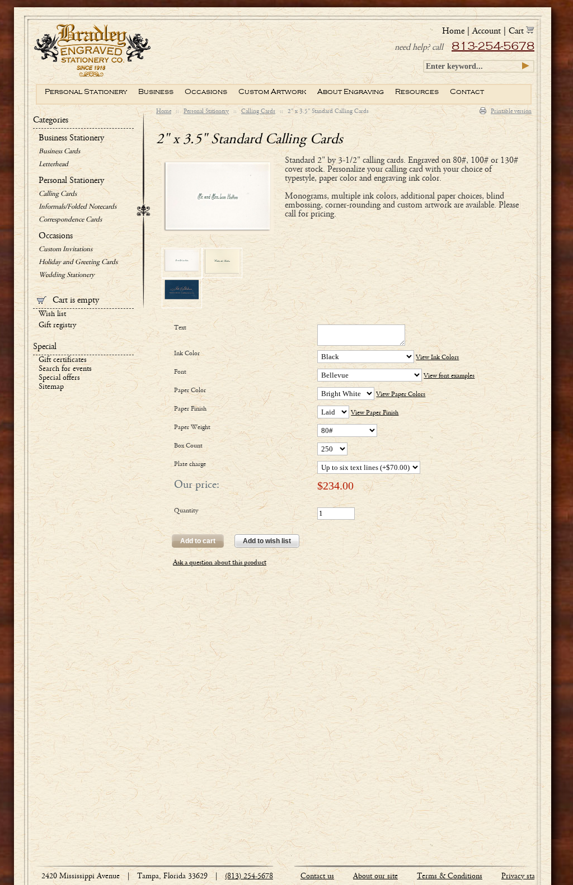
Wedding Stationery (67, 275)
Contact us (317, 877)
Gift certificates (63, 360)
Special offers (59, 378)
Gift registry (57, 325)
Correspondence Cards (70, 220)
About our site (375, 877)
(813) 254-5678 (249, 877)
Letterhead (53, 164)
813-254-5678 (493, 46)
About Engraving (350, 92)
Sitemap (51, 387)
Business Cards (59, 152)
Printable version (511, 112)
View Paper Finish (374, 412)
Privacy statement (528, 877)
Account (486, 31)
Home (163, 112)
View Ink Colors (437, 357)
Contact (467, 92)
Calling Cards (258, 112)
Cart (517, 31)
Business (155, 92)
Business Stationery (71, 138)
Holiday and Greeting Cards (78, 262)
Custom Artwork (272, 92)
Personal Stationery (206, 112)
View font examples (449, 376)
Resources (417, 92)
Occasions (56, 236)
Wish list (52, 314)
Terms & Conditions (449, 877)
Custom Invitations (65, 249)
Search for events (65, 369)
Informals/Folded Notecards (77, 207)
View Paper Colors (400, 394)
